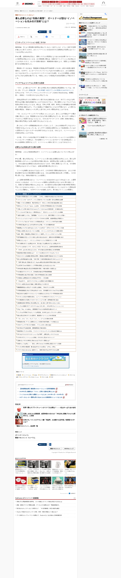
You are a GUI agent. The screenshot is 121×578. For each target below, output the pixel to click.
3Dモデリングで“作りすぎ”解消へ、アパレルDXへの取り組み (34, 325)
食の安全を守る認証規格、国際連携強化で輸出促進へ (32, 328)
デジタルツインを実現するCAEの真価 (88, 98)
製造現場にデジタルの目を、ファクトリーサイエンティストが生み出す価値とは (39, 331)
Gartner (35, 375)
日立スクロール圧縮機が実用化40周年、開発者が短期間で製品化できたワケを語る (40, 256)
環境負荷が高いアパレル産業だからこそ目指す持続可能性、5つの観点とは (38, 321)
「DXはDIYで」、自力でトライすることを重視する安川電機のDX (35, 281)
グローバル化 (44, 377)
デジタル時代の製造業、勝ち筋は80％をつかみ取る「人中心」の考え (36, 347)
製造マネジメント (24, 10)
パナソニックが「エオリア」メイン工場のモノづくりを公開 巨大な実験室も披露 (40, 199)
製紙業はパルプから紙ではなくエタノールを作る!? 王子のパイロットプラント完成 (40, 228)
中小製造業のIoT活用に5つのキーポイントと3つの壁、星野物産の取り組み (38, 300)
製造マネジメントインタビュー (59, 375)
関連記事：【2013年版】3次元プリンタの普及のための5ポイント (51, 90)
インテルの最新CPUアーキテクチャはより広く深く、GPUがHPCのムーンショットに (40, 306)
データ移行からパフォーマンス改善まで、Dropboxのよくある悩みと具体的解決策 (39, 515)
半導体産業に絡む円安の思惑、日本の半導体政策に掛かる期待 (34, 275)
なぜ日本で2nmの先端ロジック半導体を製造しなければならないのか (36, 265)
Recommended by (64, 493)
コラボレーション (34, 377)
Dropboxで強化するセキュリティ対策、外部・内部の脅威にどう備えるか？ (37, 512)
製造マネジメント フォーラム (25, 437)
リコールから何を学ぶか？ (96, 125)
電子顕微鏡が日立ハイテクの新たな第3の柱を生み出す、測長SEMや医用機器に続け (40, 237)
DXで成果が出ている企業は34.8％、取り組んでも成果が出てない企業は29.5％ (38, 243)
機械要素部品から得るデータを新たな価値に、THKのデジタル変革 (35, 287)
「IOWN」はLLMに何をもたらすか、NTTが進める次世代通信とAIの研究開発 (38, 249)
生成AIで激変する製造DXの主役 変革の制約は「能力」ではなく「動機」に (97, 120)
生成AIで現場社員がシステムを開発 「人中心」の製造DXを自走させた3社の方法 (40, 196)
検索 (105, 14)
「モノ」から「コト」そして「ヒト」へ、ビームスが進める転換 (35, 318)
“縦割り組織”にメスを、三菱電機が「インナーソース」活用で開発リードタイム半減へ (41, 215)
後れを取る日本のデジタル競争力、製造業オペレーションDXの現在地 (36, 315)
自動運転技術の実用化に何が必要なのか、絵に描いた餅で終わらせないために (38, 303)
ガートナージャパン (22, 435)
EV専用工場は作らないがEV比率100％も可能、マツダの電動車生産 (36, 224)
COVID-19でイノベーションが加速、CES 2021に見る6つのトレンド (36, 337)
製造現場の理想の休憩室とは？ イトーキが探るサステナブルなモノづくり (38, 253)
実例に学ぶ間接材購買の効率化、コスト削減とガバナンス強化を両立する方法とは (39, 501)
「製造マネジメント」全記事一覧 (26, 426)
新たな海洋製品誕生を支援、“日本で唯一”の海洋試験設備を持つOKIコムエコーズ (39, 259)
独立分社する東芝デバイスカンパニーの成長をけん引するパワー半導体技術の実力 (40, 293)
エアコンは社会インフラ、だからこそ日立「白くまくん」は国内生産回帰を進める (40, 246)
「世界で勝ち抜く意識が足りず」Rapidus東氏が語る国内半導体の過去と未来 (38, 262)
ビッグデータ (24, 377)
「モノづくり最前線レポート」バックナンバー (28, 194)
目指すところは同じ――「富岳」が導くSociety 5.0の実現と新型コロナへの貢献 (39, 343)
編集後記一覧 (103, 138)
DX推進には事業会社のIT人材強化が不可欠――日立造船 (32, 278)
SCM (52, 377)
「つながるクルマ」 (84, 105)
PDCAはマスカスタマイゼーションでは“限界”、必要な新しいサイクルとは (38, 334)
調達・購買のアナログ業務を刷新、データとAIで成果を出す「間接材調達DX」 (38, 505)
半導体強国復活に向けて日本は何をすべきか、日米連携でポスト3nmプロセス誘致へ (40, 290)
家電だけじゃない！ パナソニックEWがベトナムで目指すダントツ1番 (37, 240)
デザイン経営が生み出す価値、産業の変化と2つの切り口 (33, 284)
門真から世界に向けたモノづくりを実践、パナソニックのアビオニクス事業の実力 (40, 231)
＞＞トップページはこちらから (31, 366)
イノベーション (27, 375)
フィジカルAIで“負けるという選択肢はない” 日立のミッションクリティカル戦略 (40, 212)
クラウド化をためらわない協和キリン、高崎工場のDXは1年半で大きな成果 (38, 350)
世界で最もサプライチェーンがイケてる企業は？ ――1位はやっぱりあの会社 (49, 407)
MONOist (17, 10)
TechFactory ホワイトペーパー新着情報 (27, 498)
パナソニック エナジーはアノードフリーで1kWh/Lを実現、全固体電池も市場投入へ (40, 218)
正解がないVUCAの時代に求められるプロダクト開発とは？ (33, 340)
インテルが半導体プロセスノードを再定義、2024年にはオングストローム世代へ (39, 312)
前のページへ (42, 31)
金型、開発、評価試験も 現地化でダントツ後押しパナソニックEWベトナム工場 (39, 234)
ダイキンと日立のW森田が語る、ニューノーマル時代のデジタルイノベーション (39, 296)
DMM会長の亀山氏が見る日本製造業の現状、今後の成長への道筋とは (36, 268)
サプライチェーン (44, 375)
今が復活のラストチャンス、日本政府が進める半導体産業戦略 (34, 271)
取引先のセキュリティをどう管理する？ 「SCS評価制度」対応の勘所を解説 (38, 508)
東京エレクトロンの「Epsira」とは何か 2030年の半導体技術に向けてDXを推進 (39, 206)
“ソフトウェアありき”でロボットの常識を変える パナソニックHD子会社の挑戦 (39, 221)
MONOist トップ (68, 448)
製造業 (19, 375)
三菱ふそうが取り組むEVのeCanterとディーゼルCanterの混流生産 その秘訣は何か (40, 209)
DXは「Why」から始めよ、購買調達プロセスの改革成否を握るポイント (37, 309)
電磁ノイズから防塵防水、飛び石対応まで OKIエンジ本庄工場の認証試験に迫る (39, 203)
